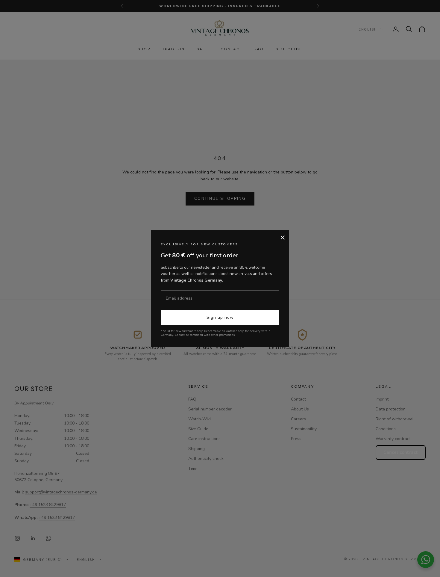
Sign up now (220, 317)
